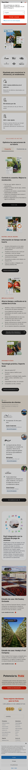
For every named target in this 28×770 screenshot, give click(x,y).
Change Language (14, 17)
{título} (12, 768)
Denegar (14, 761)
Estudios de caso (5, 740)
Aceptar (14, 757)
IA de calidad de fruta (6, 732)
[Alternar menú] (25, 2)
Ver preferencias (14, 764)
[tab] (8, 149)
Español (8, 716)
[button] (26, 743)
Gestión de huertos (5, 723)
